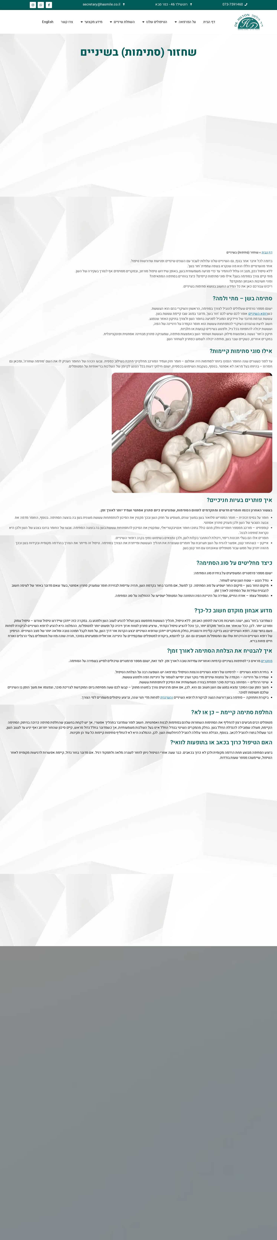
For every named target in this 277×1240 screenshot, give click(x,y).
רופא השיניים (258, 313)
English (47, 21)
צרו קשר (67, 21)
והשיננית (166, 697)
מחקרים (266, 661)
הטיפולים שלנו (156, 21)
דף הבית (209, 21)
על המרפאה (187, 21)
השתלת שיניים (124, 21)
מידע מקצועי (93, 21)
